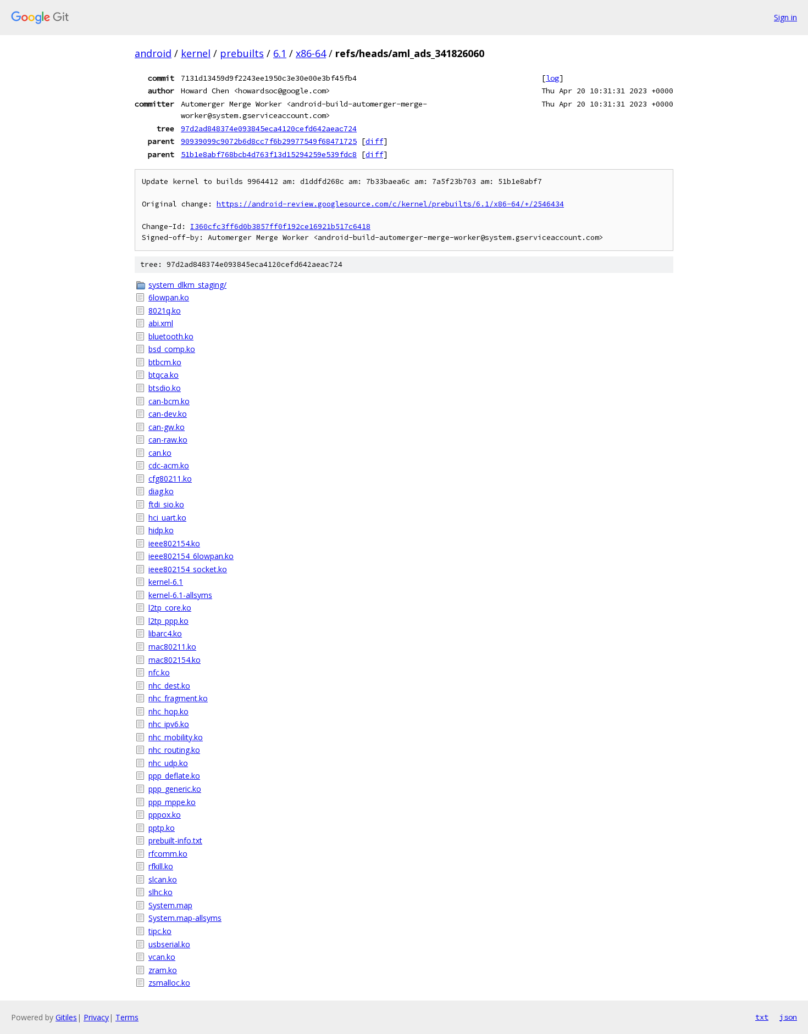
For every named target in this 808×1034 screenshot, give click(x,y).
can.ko (159, 453)
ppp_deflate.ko (174, 775)
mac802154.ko (174, 660)
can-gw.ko (166, 427)
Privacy (96, 1017)
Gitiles (66, 1017)
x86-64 (311, 53)
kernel (196, 53)
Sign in (785, 17)
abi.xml (160, 323)
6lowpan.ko (168, 297)
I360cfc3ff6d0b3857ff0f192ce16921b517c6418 (280, 226)
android (153, 53)
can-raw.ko (167, 439)
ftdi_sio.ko (166, 504)
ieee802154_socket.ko (187, 569)
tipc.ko (159, 931)
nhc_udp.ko (168, 763)
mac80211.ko (172, 646)
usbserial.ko (169, 944)
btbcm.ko (164, 362)
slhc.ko (160, 892)
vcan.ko (161, 957)
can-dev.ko (167, 414)
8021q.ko (164, 310)
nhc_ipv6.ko (168, 724)
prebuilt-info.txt (175, 840)
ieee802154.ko (174, 543)
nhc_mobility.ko (175, 737)
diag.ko (161, 491)
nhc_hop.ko (168, 711)
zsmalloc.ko (169, 982)
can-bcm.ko (169, 401)
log (552, 78)
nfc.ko (159, 672)
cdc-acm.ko (168, 465)
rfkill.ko (160, 866)
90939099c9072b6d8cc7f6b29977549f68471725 (269, 141)
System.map (170, 905)
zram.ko (162, 970)
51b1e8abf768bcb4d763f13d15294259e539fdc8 (269, 154)
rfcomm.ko (167, 853)
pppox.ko (164, 814)
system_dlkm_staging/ (187, 285)
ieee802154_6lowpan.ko (191, 556)
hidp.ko (161, 530)
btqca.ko (163, 375)
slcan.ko (162, 879)
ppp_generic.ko (174, 789)
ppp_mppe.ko (172, 802)
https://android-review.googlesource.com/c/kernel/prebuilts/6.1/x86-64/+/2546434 (390, 204)
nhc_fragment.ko (178, 698)
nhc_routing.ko (174, 750)
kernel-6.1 (165, 582)
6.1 (279, 53)
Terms (127, 1017)
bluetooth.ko (170, 336)
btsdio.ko (164, 388)
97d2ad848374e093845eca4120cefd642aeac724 (269, 128)
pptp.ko (161, 828)
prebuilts (242, 53)
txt (761, 1017)
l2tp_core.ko (169, 607)
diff (374, 141)
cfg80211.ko (170, 478)
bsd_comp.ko (171, 349)
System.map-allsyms (185, 918)
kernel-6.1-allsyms (180, 595)
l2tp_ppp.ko (168, 621)
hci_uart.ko (167, 517)
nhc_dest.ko (169, 685)
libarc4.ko (165, 633)
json (788, 1017)
